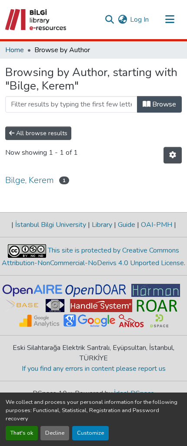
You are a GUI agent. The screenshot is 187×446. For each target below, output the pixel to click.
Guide (126, 225)
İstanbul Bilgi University (50, 225)
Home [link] (14, 50)
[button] (36, 19)
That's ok (21, 433)
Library (102, 225)
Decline (54, 433)
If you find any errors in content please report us (94, 368)
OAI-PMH (156, 225)
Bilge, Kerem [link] (29, 180)
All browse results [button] (40, 133)
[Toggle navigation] (169, 19)
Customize (90, 433)
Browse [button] (163, 104)
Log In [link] (139, 19)
